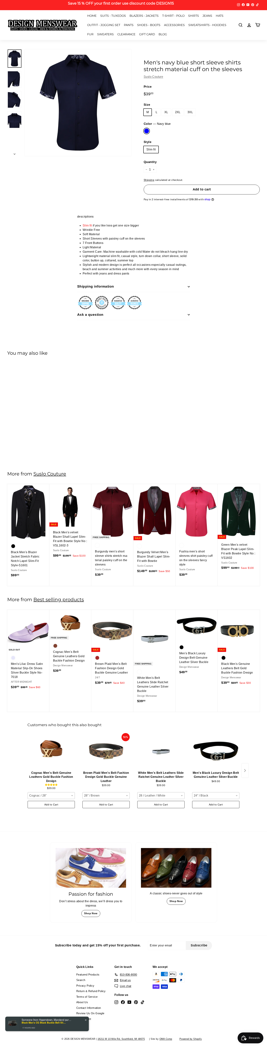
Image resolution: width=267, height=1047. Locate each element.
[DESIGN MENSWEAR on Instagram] (149, 545)
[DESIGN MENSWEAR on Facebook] (155, 545)
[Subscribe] (178, 534)
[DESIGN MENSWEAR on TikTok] (174, 545)
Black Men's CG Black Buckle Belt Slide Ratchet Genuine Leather (44, 1022)
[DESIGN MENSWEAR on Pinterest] (168, 545)
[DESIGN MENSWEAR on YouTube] (161, 545)
